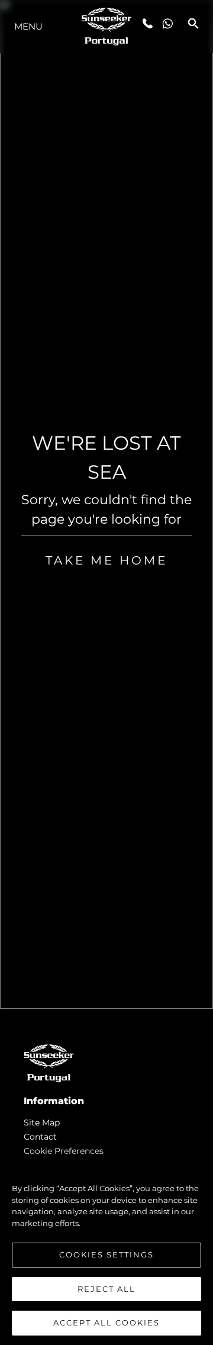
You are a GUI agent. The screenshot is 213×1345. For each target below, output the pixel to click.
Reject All (106, 1289)
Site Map (42, 1122)
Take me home (106, 560)
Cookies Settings (106, 1254)
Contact (40, 1136)
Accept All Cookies (106, 1322)
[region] (106, 1249)
